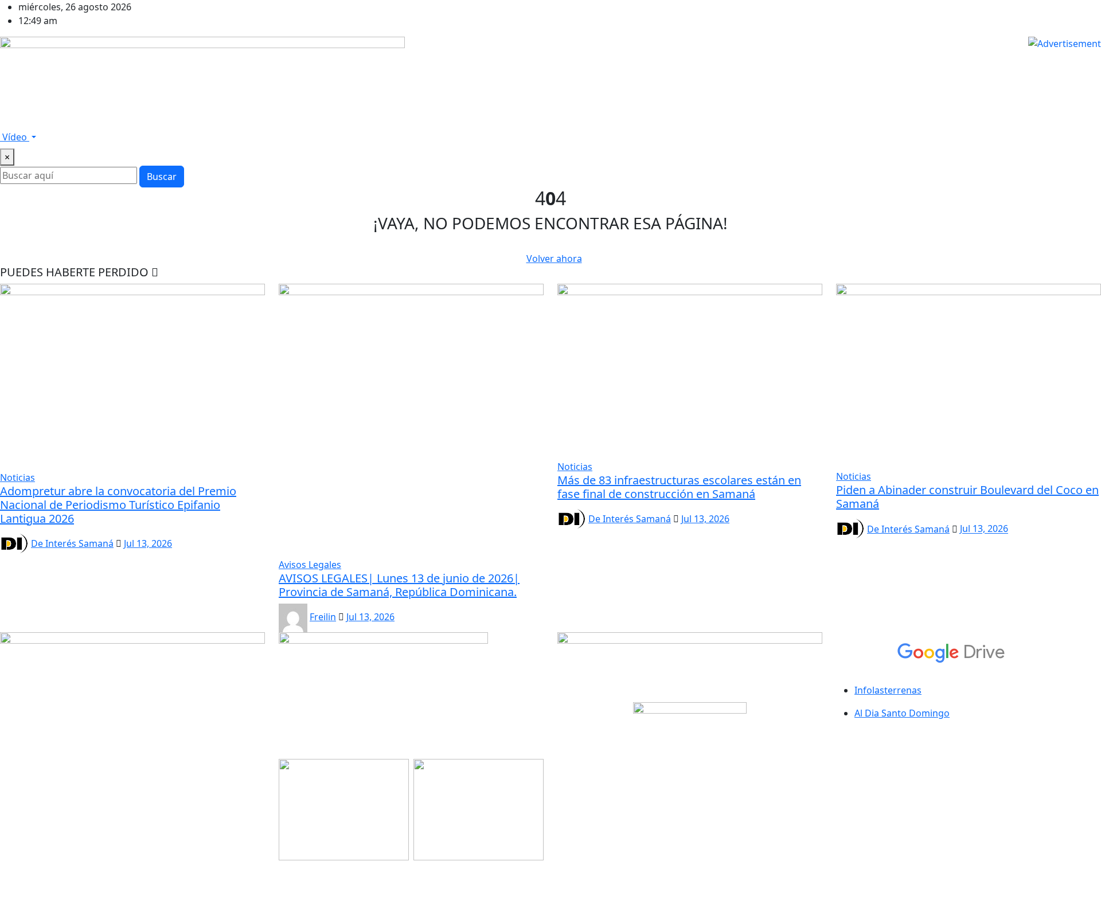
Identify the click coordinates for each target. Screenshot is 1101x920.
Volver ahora (554, 258)
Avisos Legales (146, 118)
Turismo (382, 118)
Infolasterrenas (888, 690)
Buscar (162, 176)
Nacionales (255, 118)
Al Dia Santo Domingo (902, 713)
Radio (49, 118)
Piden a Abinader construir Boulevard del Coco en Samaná (967, 496)
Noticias (204, 118)
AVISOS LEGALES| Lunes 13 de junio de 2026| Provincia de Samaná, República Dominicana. (399, 585)
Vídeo (14, 137)
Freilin (323, 616)
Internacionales (322, 118)
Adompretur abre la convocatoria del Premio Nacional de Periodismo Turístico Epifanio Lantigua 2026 (118, 504)
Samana (88, 118)
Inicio (16, 118)
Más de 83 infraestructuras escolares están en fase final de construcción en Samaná (679, 487)
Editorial (472, 118)
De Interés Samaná (72, 543)
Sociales (426, 118)
